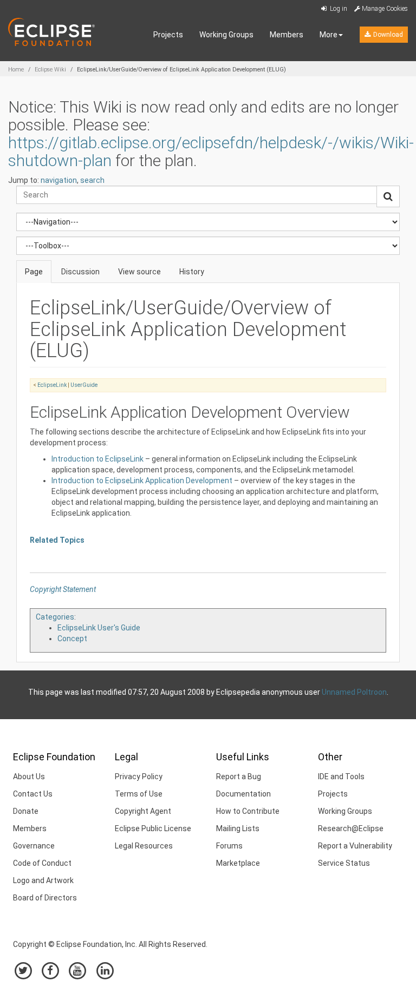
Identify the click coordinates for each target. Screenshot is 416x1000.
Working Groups (226, 34)
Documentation (243, 794)
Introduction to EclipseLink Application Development (141, 480)
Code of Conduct (42, 863)
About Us (29, 776)
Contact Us (33, 794)
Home (16, 69)
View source (139, 271)
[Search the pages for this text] (388, 196)
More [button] (328, 34)
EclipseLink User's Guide (98, 627)
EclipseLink (52, 385)
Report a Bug (238, 776)
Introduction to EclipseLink (97, 459)
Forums (229, 845)
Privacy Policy (138, 776)
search (92, 180)
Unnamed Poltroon (354, 692)
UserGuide (84, 385)
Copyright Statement (63, 589)
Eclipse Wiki (50, 69)
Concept (72, 638)
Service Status (344, 863)
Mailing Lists (237, 828)
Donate (25, 811)
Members (286, 34)
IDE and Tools (341, 776)
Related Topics (57, 540)
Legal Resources (144, 845)
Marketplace (238, 863)
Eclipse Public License (153, 828)
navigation (59, 180)
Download (387, 34)
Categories (55, 617)
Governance (34, 845)
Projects (168, 34)
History (191, 271)
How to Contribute (248, 811)
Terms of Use (138, 794)
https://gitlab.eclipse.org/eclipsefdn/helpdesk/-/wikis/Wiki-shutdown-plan (211, 151)
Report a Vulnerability (355, 845)
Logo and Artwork (43, 880)
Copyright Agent (143, 811)
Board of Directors (45, 897)
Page (34, 271)
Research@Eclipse (351, 828)
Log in (337, 8)
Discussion (80, 271)
